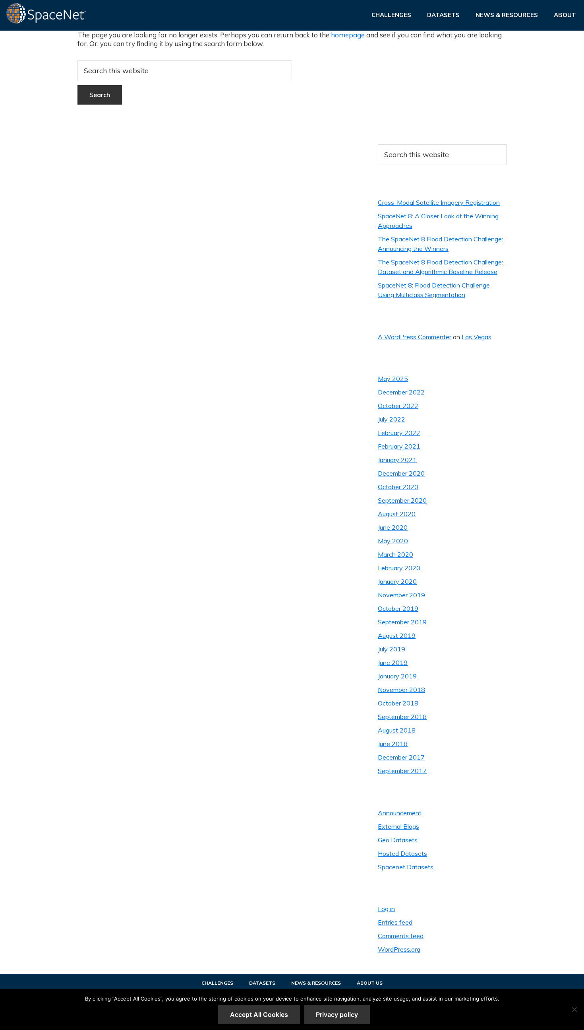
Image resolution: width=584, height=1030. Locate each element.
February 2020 (399, 568)
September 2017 (402, 771)
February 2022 (399, 433)
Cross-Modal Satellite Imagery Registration (439, 202)
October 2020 (398, 487)
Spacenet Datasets (405, 867)
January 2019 (397, 676)
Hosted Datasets (402, 853)
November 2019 (401, 595)
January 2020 (397, 581)
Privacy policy (337, 1014)
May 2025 (393, 379)
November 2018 (401, 690)
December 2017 (401, 757)
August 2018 (397, 730)
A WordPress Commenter (414, 337)
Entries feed (395, 922)
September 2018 (402, 717)
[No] (574, 1009)
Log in (386, 909)
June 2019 (393, 663)
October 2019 (398, 608)
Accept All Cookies (259, 1014)
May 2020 (393, 541)
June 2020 (393, 527)
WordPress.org (399, 949)
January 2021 (397, 460)
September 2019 (402, 622)
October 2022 (398, 406)
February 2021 (399, 446)
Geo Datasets (398, 840)
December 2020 (401, 473)
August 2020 (397, 514)
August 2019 (397, 635)
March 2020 (395, 554)
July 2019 (391, 649)
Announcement (400, 813)
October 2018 (398, 703)
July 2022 (391, 419)
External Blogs (398, 826)
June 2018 (393, 744)
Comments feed (400, 936)
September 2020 (402, 500)
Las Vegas (476, 337)
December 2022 (401, 392)
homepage (348, 35)
